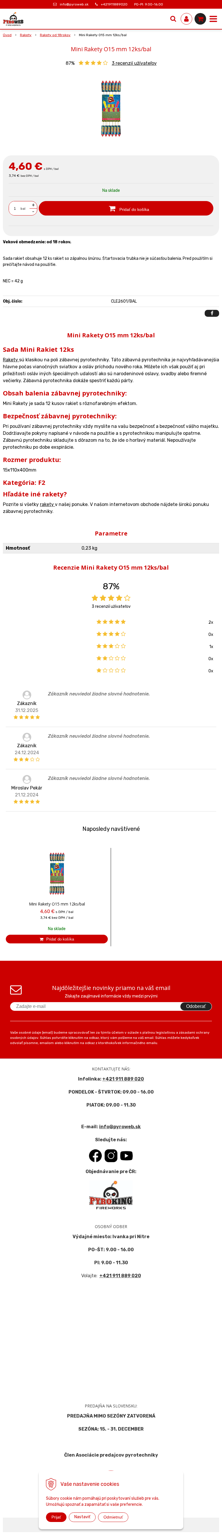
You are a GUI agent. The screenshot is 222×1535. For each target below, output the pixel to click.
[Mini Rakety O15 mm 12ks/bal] (111, 109)
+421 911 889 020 (123, 1079)
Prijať (56, 1517)
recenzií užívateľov (134, 63)
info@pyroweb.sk (74, 4)
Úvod (7, 35)
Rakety (26, 35)
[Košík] (200, 19)
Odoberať (196, 1006)
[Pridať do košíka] (57, 939)
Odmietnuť (113, 1517)
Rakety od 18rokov (55, 35)
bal (23, 209)
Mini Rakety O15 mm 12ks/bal (57, 904)
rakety (47, 504)
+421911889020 (114, 4)
